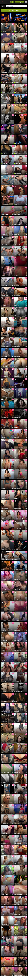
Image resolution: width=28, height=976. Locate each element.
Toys (3, 6)
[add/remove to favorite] (2, 24)
